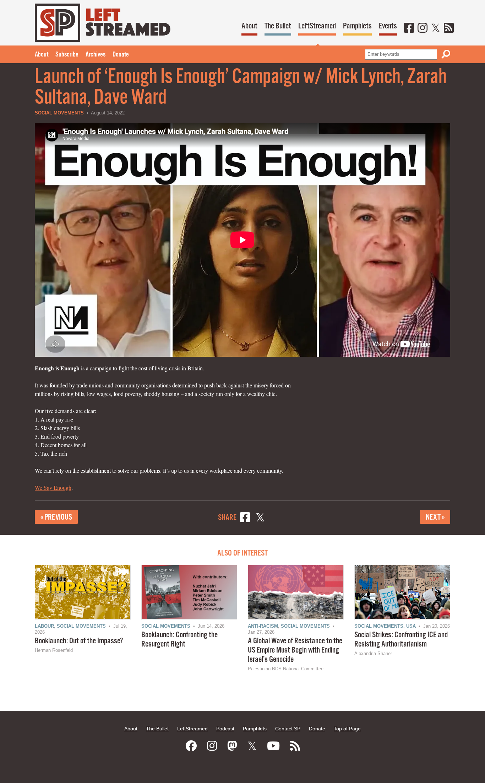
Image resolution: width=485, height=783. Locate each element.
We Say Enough (53, 487)
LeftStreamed (317, 26)
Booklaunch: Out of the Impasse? (79, 641)
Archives (95, 54)
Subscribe (66, 54)
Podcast (225, 728)
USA (411, 626)
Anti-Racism (263, 626)
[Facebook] (409, 28)
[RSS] (449, 28)
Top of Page (347, 728)
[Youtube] (273, 746)
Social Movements (59, 113)
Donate (121, 54)
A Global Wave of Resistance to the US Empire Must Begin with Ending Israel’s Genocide (295, 650)
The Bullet (278, 26)
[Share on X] (260, 518)
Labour (44, 626)
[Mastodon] (232, 746)
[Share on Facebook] (245, 518)
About (249, 26)
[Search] (446, 54)
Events (388, 26)
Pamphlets (357, 26)
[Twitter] (435, 28)
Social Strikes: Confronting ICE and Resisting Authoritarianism (401, 639)
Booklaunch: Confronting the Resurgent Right (179, 639)
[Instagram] (422, 28)
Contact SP (287, 728)
